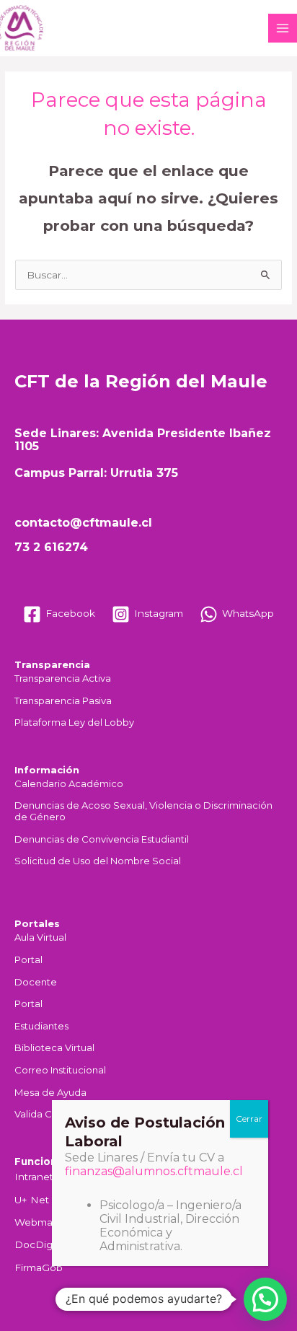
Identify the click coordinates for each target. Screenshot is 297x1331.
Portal (28, 959)
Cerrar (249, 1118)
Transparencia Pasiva (63, 700)
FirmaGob (38, 1267)
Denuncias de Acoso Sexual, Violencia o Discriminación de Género (143, 811)
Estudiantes (41, 1026)
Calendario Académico (68, 783)
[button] (265, 1299)
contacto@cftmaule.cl (83, 523)
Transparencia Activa (62, 678)
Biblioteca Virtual (54, 1047)
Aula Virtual (40, 937)
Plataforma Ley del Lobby (74, 722)
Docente (35, 982)
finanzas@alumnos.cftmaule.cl (154, 1171)
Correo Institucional (60, 1070)
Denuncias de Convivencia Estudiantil (101, 839)
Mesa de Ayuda (50, 1092)
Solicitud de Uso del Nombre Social (97, 861)
